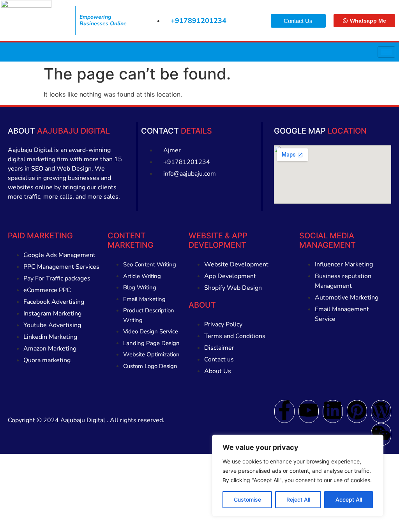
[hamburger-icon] (386, 52)
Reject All (298, 499)
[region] (297, 475)
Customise (247, 499)
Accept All (348, 499)
